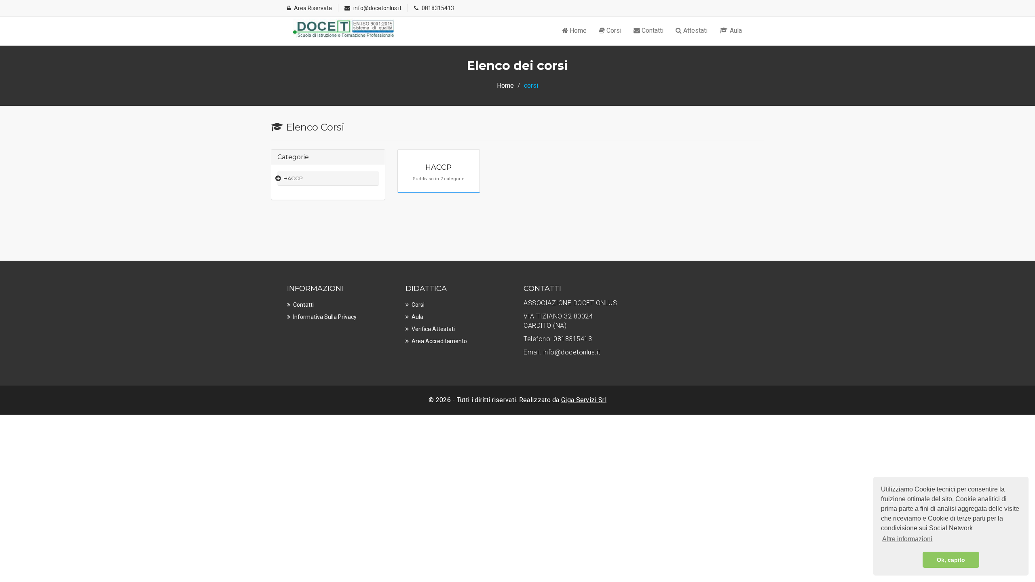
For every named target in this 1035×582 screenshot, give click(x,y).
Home (577, 30)
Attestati (695, 30)
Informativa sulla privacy (325, 317)
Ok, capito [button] (951, 560)
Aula (735, 30)
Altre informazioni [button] (907, 539)
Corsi (613, 30)
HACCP (293, 178)
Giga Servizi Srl (583, 400)
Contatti (651, 30)
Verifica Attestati (433, 329)
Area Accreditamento (439, 341)
